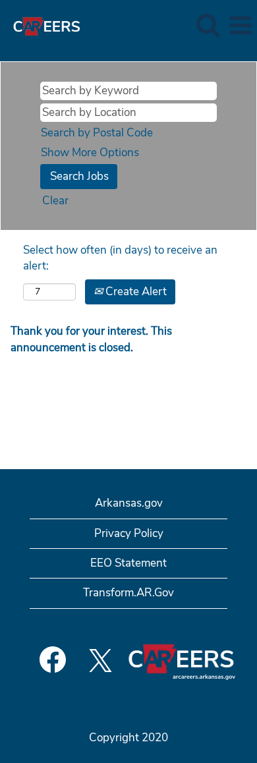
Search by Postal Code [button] (97, 132)
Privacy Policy (128, 533)
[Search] (207, 25)
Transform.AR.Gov (128, 592)
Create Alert (135, 291)
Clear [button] (55, 200)
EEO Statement (128, 563)
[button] (240, 26)
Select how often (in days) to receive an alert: (120, 257)
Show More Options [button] (90, 152)
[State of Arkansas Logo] (41, 24)
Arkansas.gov (129, 503)
